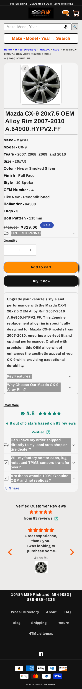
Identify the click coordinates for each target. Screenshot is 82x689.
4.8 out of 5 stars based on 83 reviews (41, 423)
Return (63, 623)
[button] (6, 13)
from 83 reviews (38, 518)
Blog (17, 623)
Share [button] (14, 488)
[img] (41, 512)
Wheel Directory (25, 612)
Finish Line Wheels (46, 684)
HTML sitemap (41, 633)
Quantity (10, 240)
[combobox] (38, 27)
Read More (11, 405)
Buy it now (41, 281)
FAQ (67, 612)
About (51, 612)
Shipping (39, 623)
